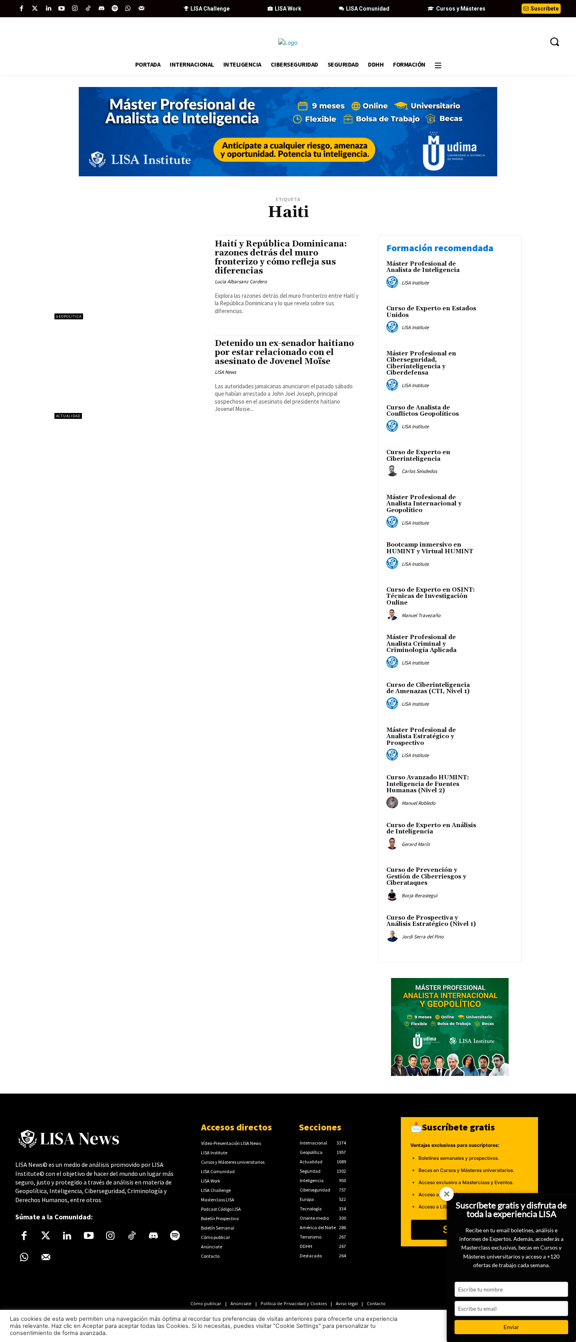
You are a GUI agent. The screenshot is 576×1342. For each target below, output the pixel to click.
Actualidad (68, 415)
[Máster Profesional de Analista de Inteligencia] (497, 276)
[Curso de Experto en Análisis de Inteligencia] (497, 837)
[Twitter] (35, 8)
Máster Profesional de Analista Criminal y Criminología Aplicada (421, 644)
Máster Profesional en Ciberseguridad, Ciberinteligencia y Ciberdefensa (421, 363)
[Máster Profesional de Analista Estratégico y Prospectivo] (497, 742)
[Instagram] (75, 8)
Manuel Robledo (418, 803)
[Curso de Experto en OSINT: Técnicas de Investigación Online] (497, 602)
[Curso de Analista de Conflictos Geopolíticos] (497, 419)
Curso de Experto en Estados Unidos (431, 312)
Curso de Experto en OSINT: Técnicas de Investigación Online (430, 596)
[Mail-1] (141, 8)
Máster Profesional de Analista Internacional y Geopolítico (424, 504)
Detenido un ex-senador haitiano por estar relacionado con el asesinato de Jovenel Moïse (284, 353)
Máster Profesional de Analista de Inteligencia (423, 267)
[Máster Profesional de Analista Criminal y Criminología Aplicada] (497, 649)
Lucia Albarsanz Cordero (241, 281)
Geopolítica (69, 316)
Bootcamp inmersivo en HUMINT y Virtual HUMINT (429, 548)
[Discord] (101, 8)
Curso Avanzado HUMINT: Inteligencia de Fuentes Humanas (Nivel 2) (427, 784)
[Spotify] (115, 8)
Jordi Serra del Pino (423, 936)
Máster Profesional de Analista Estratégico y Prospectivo (421, 736)
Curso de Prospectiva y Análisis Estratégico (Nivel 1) (431, 921)
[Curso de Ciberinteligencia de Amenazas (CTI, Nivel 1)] (497, 697)
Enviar (511, 1327)
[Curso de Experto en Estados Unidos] (497, 320)
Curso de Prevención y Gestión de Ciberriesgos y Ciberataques (426, 876)
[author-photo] (393, 282)
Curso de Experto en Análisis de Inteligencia (431, 829)
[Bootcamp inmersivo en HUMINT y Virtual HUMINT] (497, 557)
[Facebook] (21, 8)
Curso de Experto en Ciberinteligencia (418, 456)
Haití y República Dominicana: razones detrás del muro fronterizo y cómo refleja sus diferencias (281, 257)
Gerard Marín (416, 844)
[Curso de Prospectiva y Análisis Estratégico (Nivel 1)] (497, 930)
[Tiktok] (88, 8)
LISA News (225, 372)
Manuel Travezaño (421, 615)
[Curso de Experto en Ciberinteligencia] (497, 464)
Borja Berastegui (419, 895)
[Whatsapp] (128, 8)
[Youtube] (61, 8)
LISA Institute (415, 282)
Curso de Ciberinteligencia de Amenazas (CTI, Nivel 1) (428, 688)
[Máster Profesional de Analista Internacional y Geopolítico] (497, 509)
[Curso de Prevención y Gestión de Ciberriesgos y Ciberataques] (497, 882)
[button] (554, 41)
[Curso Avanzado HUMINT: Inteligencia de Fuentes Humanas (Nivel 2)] (497, 789)
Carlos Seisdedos (419, 471)
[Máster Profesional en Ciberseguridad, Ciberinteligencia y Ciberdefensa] (497, 365)
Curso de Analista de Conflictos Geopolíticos (422, 411)
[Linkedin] (48, 8)
